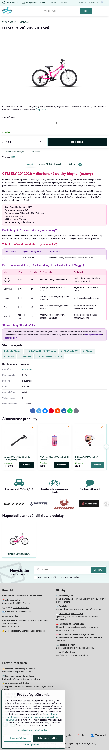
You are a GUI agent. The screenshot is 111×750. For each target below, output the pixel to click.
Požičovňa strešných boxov (71, 624)
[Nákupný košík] (98, 11)
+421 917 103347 (21, 607)
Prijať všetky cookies (47, 738)
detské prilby (11, 338)
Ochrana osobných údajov (17, 683)
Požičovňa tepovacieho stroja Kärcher (76, 634)
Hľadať (86, 11)
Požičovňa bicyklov (67, 652)
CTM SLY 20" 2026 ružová (19, 554)
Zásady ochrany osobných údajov (33, 730)
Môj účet (100, 735)
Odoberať (98, 570)
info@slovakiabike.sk (21, 612)
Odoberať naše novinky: (20, 574)
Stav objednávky (89, 743)
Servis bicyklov (66, 596)
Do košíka (77, 141)
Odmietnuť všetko (18, 738)
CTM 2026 (27, 369)
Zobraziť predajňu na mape (17, 631)
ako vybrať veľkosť (93, 335)
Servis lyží (63, 606)
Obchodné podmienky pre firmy (19, 676)
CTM (13, 157)
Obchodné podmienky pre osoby (20, 669)
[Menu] (105, 11)
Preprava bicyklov (67, 645)
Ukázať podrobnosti (33, 744)
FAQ (83, 735)
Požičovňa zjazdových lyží (71, 613)
